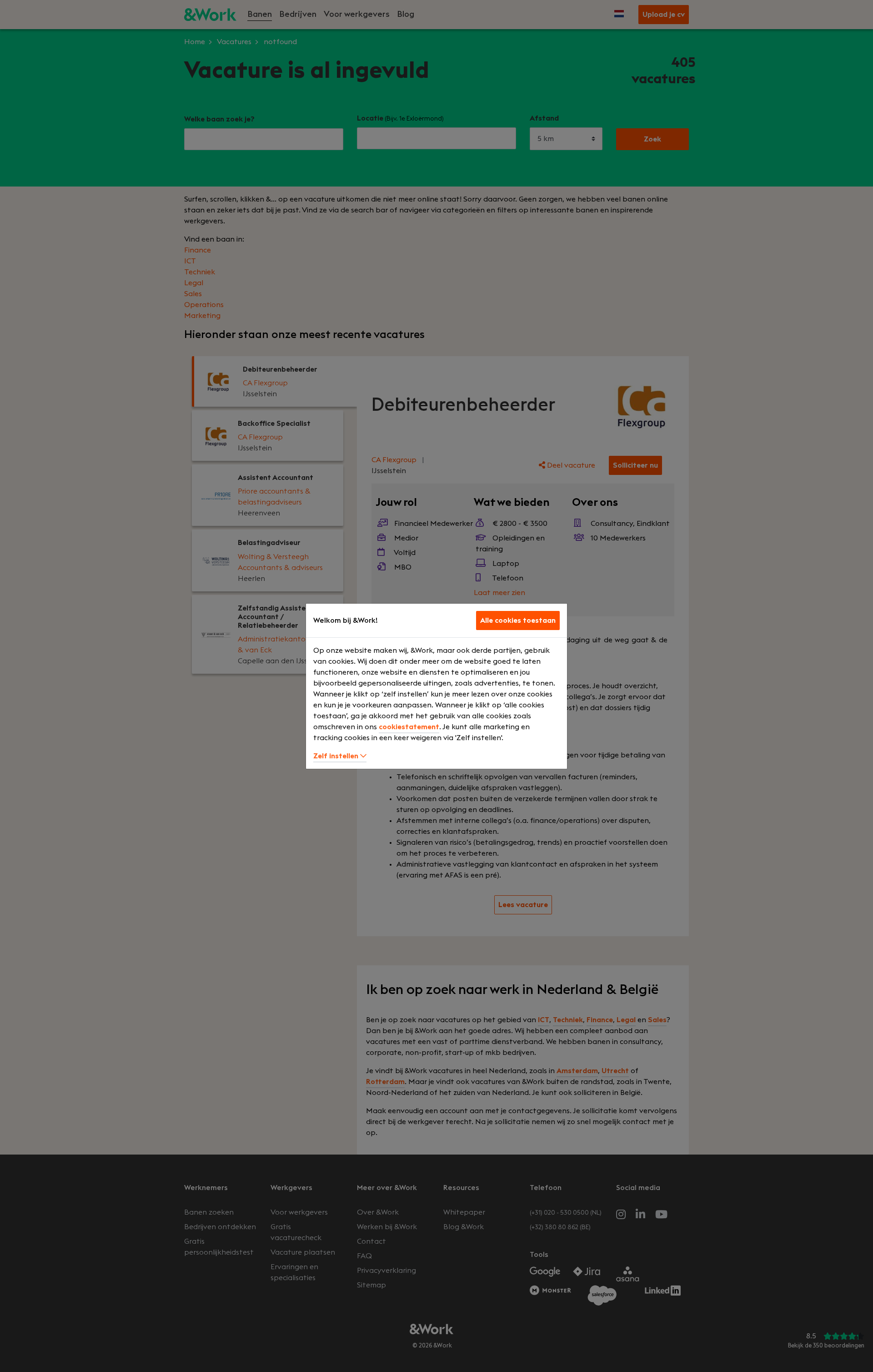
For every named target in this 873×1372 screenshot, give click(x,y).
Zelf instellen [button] (336, 756)
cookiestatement (409, 727)
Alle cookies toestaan (518, 620)
